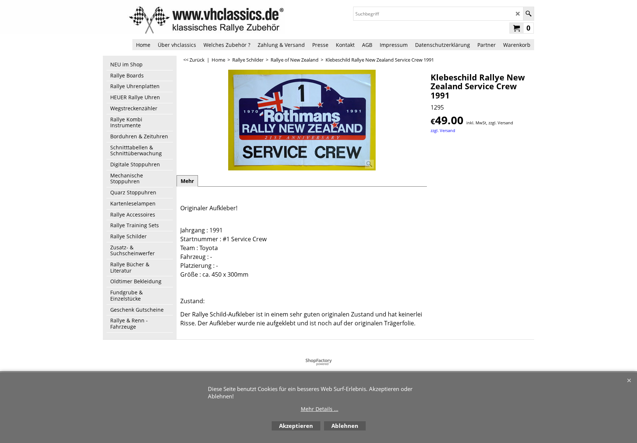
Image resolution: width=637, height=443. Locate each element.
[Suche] (528, 13)
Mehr (187, 180)
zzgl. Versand (443, 130)
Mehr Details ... (319, 408)
